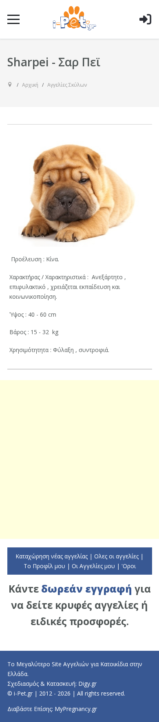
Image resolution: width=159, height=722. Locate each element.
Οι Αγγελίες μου (93, 566)
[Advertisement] (79, 459)
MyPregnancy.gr (76, 709)
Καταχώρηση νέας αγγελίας (51, 556)
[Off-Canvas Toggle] (145, 32)
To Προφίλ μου (44, 566)
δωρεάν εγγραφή (86, 588)
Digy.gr (87, 683)
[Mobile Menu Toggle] (13, 19)
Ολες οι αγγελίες (116, 556)
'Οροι (128, 566)
